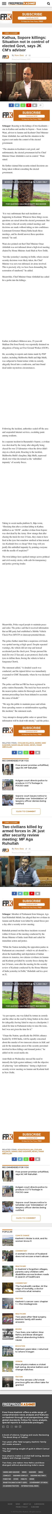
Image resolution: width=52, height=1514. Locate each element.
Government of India (38, 1482)
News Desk (19, 55)
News (32, 745)
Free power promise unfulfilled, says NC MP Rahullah (32, 766)
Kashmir (32, 1472)
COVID (15, 1479)
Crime (31, 1479)
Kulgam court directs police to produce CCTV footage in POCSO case (31, 783)
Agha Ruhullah (25, 1150)
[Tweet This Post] (17, 104)
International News (30, 1486)
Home (10, 1504)
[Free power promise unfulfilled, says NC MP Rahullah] (7, 769)
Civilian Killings (26, 743)
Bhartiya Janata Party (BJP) (15, 1482)
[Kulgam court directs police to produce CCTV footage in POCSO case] (7, 784)
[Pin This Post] (28, 104)
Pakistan (7, 1479)
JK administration (11, 1486)
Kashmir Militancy (38, 1476)
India (41, 1472)
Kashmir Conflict (20, 1476)
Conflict (7, 1476)
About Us (27, 1504)
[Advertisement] (26, 311)
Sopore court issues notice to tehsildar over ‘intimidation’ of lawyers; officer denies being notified (31, 800)
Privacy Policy (22, 1507)
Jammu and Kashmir (21, 1151)
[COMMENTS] (40, 104)
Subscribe (35, 1507)
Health (24, 1479)
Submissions (39, 1504)
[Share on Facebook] (11, 104)
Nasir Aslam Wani (20, 745)
